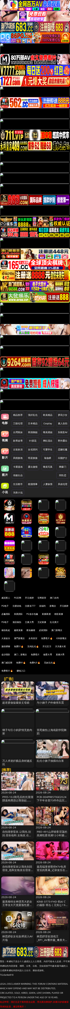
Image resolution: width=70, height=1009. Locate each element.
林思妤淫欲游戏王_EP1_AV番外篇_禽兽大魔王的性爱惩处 (52, 939)
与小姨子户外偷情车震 (50, 702)
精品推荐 (18, 415)
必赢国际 (5, 614)
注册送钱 (17, 605)
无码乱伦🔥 (33, 646)
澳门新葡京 (56, 630)
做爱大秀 (47, 654)
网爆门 (62, 466)
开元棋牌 (29, 597)
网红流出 (48, 440)
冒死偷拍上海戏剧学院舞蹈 (52, 731)
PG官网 (17, 597)
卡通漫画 (18, 466)
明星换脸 (33, 458)
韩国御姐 (33, 432)
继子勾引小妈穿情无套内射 (17, 731)
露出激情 (33, 466)
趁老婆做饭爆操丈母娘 (16, 702)
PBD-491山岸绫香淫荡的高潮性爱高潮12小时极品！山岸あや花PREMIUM (52, 837)
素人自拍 (62, 423)
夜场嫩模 (30, 630)
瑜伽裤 (47, 458)
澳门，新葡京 (20, 654)
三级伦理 (18, 423)
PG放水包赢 (32, 614)
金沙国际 (5, 654)
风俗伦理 (62, 484)
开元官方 (47, 646)
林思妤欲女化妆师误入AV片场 (17, 937)
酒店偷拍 (17, 622)
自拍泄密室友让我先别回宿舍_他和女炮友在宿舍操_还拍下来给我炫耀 (17, 870)
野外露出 (62, 440)
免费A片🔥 (35, 662)
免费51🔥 (19, 646)
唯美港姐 (48, 432)
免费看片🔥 (47, 638)
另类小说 (18, 492)
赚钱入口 (21, 670)
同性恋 (62, 475)
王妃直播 (42, 622)
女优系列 (33, 449)
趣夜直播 (18, 630)
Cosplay (47, 423)
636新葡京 (61, 638)
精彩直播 (58, 614)
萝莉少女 (62, 415)
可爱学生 (48, 449)
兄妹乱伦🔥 (49, 662)
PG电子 (5, 605)
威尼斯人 (5, 597)
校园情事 (33, 484)
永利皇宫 (33, 638)
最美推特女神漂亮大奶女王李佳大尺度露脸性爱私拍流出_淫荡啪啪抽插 (17, 905)
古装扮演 (18, 449)
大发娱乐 (5, 638)
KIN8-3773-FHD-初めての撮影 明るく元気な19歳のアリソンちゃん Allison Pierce (51, 907)
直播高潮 (46, 614)
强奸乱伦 (33, 415)
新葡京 (53, 605)
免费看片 (35, 654)
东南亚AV (63, 432)
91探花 (32, 440)
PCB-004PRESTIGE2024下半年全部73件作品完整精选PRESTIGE (52, 800)
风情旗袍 (18, 458)
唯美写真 (48, 466)
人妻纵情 (48, 484)
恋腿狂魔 (62, 449)
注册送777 (30, 605)
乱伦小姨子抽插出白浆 (50, 760)
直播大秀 (60, 654)
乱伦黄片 (54, 622)
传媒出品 (18, 475)
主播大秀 (29, 622)
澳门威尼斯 (6, 662)
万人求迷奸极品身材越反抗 (17, 762)
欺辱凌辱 (18, 440)
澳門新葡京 (19, 638)
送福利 (42, 605)
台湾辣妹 (18, 432)
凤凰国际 (18, 614)
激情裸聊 (5, 646)
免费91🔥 (21, 662)
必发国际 (43, 630)
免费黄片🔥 (7, 670)
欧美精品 (48, 415)
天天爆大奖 (60, 646)
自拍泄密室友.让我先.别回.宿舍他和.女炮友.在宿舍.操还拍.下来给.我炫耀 (17, 835)
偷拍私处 (5, 630)
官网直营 (42, 597)
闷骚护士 (62, 458)
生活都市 (18, 484)
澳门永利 (54, 597)
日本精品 (33, 423)
